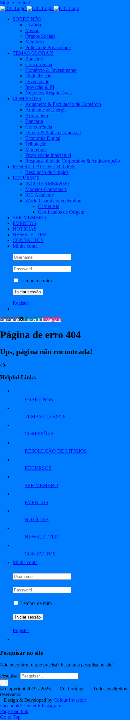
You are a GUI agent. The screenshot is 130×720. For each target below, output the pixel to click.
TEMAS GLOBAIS (45, 416)
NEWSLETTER (41, 536)
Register (21, 303)
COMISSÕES (39, 433)
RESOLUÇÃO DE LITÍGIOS (56, 451)
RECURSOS (38, 468)
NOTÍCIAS (37, 519)
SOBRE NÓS (39, 399)
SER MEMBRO (41, 485)
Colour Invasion (70, 700)
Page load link (14, 711)
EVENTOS (36, 502)
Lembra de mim (35, 280)
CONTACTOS (40, 553)
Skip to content (15, 2)
